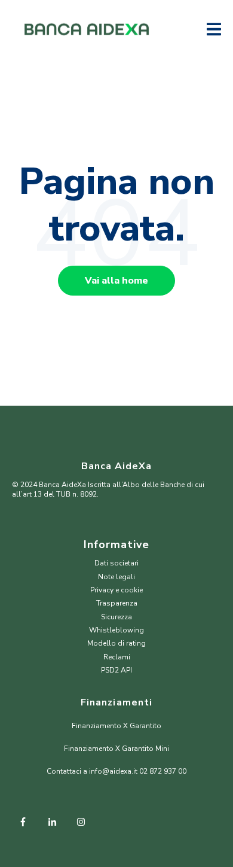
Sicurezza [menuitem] (116, 617)
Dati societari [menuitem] (116, 563)
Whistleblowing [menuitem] (116, 630)
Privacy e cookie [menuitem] (116, 590)
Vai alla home (116, 280)
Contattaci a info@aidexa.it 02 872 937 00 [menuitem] (116, 771)
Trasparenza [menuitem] (116, 603)
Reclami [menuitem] (116, 657)
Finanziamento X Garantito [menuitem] (116, 726)
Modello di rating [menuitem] (116, 643)
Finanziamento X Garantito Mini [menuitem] (116, 748)
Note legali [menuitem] (116, 577)
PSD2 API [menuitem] (116, 670)
